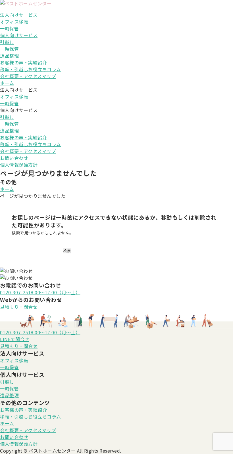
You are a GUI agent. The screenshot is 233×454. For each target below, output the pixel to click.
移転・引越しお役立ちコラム (30, 69)
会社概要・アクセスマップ (28, 76)
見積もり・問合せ (19, 306)
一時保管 (9, 28)
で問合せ (14, 339)
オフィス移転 (14, 21)
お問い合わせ (14, 157)
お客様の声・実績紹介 (23, 62)
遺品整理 (9, 55)
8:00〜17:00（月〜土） (40, 292)
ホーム (7, 82)
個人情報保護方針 (19, 164)
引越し (7, 42)
